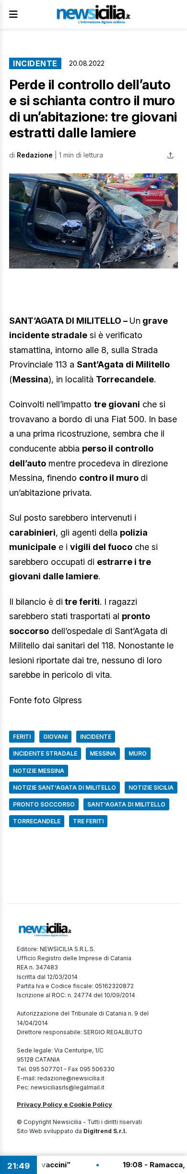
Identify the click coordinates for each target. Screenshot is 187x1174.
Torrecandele (36, 821)
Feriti (22, 736)
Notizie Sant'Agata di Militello (64, 787)
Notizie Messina (38, 770)
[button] (93, 221)
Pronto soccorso (44, 804)
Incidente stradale (45, 753)
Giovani (55, 736)
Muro (138, 753)
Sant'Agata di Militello (126, 804)
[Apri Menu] (13, 14)
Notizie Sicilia (151, 787)
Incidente (35, 63)
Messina (103, 753)
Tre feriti (88, 821)
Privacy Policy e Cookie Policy (64, 1104)
